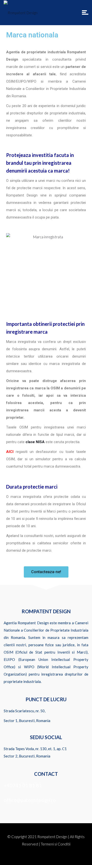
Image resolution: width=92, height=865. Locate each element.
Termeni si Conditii (55, 844)
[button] (46, 572)
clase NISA (35, 442)
